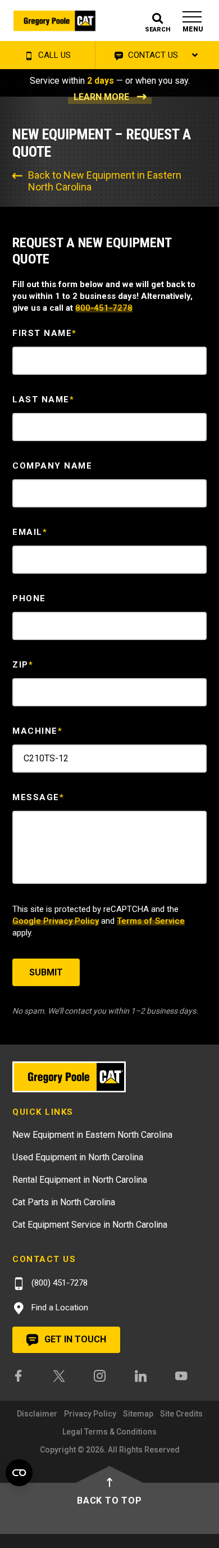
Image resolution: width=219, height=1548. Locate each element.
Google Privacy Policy (55, 921)
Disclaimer (37, 1413)
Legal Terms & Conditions (109, 1431)
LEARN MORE (101, 97)
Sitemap (138, 1413)
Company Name (52, 466)
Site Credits (181, 1413)
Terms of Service (151, 921)
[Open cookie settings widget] (19, 1472)
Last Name (43, 399)
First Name (44, 333)
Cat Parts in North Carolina (63, 1202)
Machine (37, 731)
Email (29, 532)
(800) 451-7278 (58, 1283)
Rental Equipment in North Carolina (79, 1179)
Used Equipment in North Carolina (77, 1157)
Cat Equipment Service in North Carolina (89, 1224)
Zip (22, 665)
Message (38, 797)
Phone (29, 598)
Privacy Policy (90, 1413)
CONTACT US (152, 55)
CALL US (53, 55)
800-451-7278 (104, 308)
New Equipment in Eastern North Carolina (92, 1134)
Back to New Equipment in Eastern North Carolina (104, 181)
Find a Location (58, 1307)
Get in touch (74, 1339)
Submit (46, 972)
